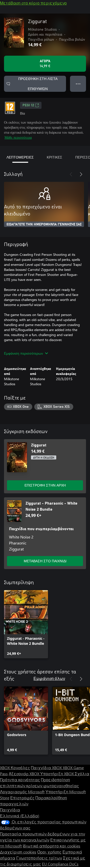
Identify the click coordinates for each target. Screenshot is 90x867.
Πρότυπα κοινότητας (20, 779)
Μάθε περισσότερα (18, 137)
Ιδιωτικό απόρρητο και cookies (51, 845)
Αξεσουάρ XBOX (24, 773)
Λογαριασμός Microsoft (22, 791)
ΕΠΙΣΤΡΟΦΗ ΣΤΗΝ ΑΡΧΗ (45, 485)
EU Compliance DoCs (60, 863)
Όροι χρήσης (49, 851)
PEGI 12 (28, 105)
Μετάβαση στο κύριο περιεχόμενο (33, 3)
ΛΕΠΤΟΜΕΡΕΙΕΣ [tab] (20, 157)
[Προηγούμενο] (71, 174)
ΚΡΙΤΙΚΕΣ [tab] (54, 157)
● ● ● (78, 83)
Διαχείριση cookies (18, 851)
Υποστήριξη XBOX (57, 773)
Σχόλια (82, 773)
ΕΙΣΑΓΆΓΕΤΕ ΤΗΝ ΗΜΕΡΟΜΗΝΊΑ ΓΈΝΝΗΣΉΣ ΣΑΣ (44, 224)
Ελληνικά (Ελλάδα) (19, 815)
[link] (26, 624)
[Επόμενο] (81, 174)
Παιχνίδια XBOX (47, 767)
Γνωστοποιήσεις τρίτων (39, 857)
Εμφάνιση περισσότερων (23, 353)
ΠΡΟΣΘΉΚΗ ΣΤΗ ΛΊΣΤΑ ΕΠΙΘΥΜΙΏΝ (38, 83)
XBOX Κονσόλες (15, 767)
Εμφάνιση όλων (49, 678)
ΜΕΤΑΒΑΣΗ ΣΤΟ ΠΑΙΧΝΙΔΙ (45, 561)
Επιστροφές (22, 797)
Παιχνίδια (10, 809)
